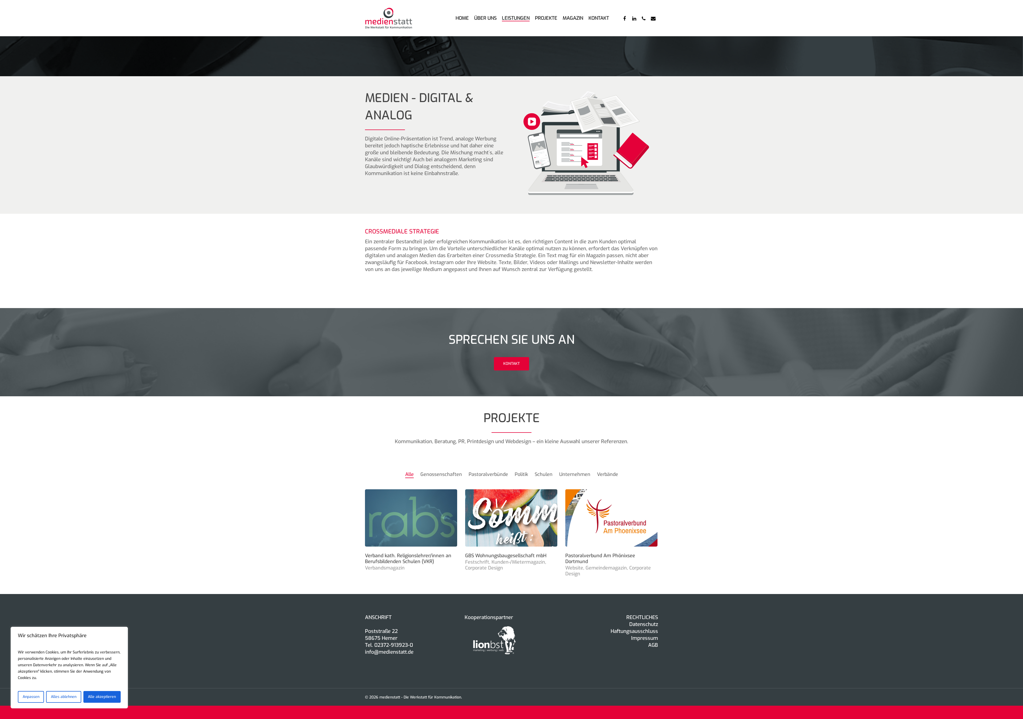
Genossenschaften (441, 474)
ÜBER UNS (485, 18)
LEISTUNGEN (516, 18)
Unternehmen (574, 474)
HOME (462, 18)
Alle (409, 474)
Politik (521, 474)
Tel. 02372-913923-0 (389, 645)
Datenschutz (643, 624)
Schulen (544, 474)
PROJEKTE (546, 18)
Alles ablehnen (63, 696)
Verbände (607, 474)
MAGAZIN (573, 18)
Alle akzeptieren (102, 696)
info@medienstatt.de (389, 652)
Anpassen (31, 696)
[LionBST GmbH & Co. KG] (495, 656)
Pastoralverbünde (488, 474)
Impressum (644, 638)
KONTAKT (598, 18)
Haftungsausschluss (634, 631)
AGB (653, 645)
